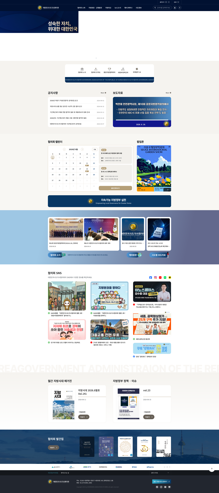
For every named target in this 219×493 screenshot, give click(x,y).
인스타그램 (155, 277)
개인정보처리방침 (53, 473)
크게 (166, 2)
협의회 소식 (82, 72)
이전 (164, 467)
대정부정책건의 (123, 72)
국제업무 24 (137, 72)
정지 (168, 189)
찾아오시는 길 (65, 473)
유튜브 (160, 277)
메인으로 (58, 481)
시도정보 (139, 8)
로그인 (175, 7)
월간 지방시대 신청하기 (160, 481)
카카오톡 (170, 277)
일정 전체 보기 (115, 188)
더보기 (52, 447)
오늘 (95, 149)
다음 (169, 467)
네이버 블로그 (165, 277)
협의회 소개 (81, 8)
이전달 (64, 149)
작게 (169, 2)
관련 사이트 (154, 473)
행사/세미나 (128, 8)
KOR (175, 2)
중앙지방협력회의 (109, 72)
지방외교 (108, 8)
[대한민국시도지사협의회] (48, 7)
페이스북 (150, 277)
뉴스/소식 (118, 8)
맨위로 (212, 469)
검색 (155, 7)
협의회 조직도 (95, 72)
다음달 (82, 149)
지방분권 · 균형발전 (95, 8)
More (102, 93)
